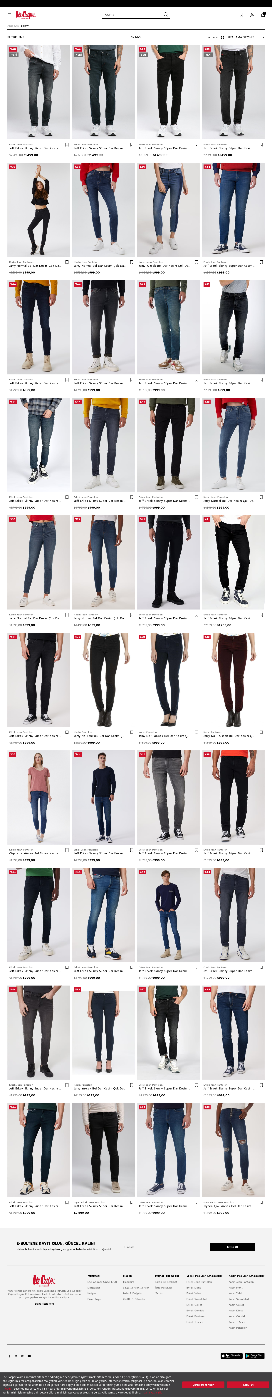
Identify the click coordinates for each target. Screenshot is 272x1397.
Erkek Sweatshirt (197, 1299)
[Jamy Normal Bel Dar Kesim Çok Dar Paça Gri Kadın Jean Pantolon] (38, 210)
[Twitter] (16, 1356)
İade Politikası (163, 1288)
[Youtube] (29, 1356)
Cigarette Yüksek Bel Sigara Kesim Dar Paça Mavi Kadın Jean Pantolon (35, 853)
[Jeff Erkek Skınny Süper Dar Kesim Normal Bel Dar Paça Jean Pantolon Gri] (38, 92)
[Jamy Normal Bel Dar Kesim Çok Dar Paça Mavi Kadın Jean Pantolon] (103, 210)
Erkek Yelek (194, 1293)
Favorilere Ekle (67, 145)
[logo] (44, 1280)
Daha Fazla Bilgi (153, 1392)
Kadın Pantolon (238, 1328)
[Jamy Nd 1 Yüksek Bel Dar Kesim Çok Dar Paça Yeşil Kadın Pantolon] (103, 680)
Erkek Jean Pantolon (199, 1282)
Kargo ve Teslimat (166, 1282)
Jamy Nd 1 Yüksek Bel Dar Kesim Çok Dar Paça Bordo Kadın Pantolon (229, 736)
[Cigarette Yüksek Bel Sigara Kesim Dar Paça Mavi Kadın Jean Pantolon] (38, 797)
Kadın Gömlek (237, 1316)
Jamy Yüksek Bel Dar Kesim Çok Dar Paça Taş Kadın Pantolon (100, 1089)
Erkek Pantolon (196, 1316)
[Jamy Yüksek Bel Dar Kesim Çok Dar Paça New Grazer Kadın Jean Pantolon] (168, 210)
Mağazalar (94, 1288)
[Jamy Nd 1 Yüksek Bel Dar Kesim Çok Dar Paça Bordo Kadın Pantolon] (233, 680)
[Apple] (232, 1356)
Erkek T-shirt (195, 1322)
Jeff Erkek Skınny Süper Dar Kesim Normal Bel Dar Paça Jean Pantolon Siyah (165, 148)
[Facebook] (9, 1356)
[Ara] (166, 14)
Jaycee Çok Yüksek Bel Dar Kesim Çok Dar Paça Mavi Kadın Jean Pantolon (229, 1206)
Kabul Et (248, 1384)
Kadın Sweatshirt (239, 1299)
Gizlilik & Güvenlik (134, 1299)
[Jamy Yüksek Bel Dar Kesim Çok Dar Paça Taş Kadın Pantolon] (103, 1032)
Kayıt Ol (232, 1247)
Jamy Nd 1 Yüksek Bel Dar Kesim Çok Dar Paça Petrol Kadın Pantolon (165, 736)
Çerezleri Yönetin (203, 1384)
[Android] (255, 1356)
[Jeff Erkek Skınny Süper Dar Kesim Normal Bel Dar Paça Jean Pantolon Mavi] (233, 210)
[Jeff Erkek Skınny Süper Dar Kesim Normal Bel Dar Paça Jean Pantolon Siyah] (168, 92)
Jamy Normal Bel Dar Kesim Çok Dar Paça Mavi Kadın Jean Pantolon (100, 266)
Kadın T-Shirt (237, 1322)
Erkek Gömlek (195, 1311)
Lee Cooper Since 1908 (102, 1282)
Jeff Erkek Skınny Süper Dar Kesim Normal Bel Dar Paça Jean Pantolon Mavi (229, 266)
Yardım (159, 1293)
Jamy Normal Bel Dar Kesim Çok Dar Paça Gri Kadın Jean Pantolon (35, 266)
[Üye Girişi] (252, 15)
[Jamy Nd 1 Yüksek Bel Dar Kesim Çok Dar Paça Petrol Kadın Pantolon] (168, 680)
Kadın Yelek (236, 1293)
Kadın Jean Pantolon (241, 1282)
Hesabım (128, 1282)
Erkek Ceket (194, 1305)
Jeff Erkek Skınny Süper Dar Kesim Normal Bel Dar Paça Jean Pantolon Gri (35, 148)
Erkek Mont (194, 1288)
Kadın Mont (236, 1288)
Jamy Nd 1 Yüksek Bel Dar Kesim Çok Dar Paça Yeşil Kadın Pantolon (100, 736)
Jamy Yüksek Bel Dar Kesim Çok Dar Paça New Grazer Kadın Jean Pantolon (165, 266)
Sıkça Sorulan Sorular (136, 1288)
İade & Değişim (132, 1293)
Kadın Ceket (236, 1305)
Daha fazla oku (44, 1304)
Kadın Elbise (236, 1311)
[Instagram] (22, 1356)
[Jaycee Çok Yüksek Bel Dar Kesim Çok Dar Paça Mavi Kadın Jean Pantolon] (233, 1150)
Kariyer (92, 1293)
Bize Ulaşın (94, 1299)
